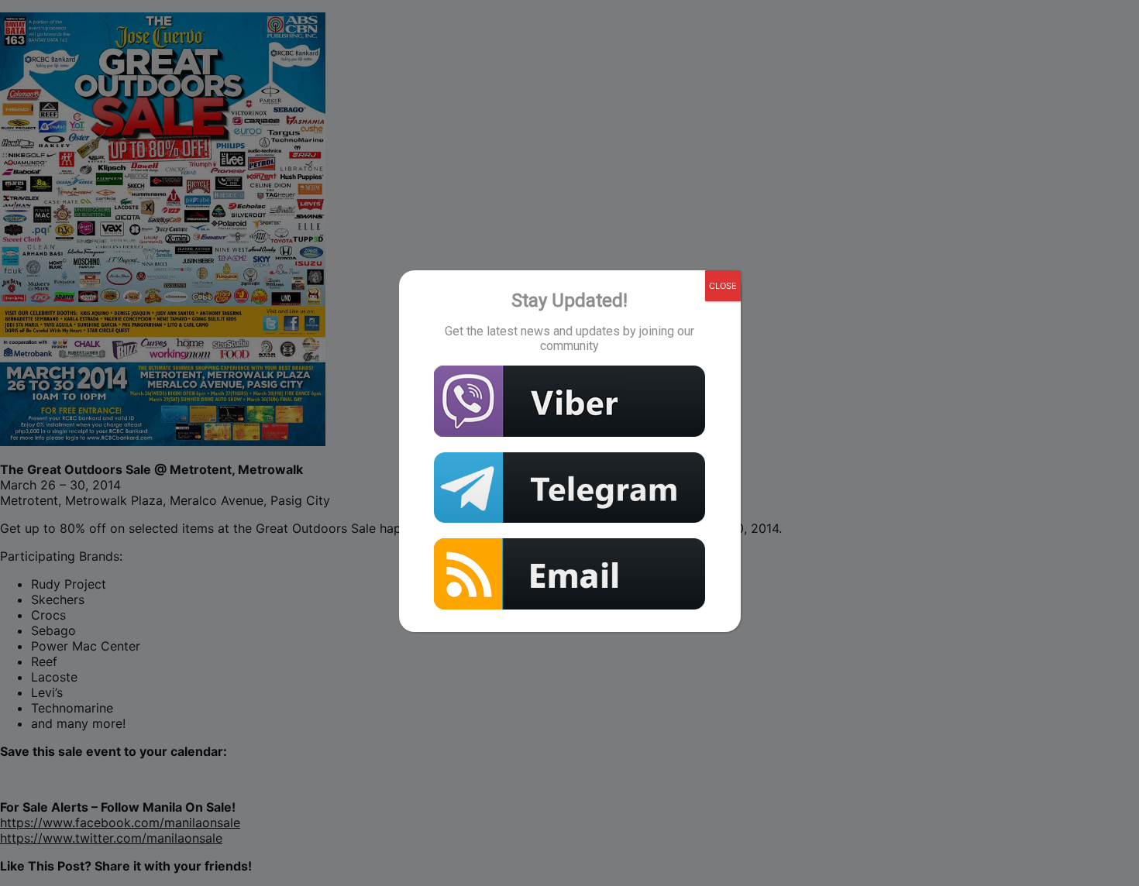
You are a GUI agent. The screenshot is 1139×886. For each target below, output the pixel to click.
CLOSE (723, 285)
